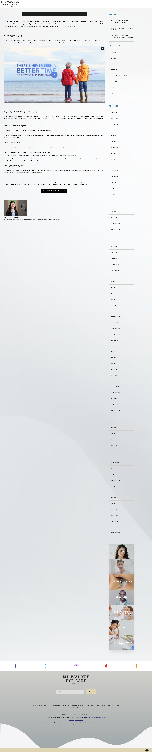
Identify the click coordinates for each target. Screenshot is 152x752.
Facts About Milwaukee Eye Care (99, 717)
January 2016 (115, 387)
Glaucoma (114, 81)
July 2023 (113, 130)
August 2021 (114, 147)
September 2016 (115, 346)
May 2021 (113, 159)
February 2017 (115, 317)
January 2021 (115, 182)
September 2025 (115, 112)
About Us (62, 3)
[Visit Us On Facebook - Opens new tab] (15, 666)
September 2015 (115, 410)
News (112, 93)
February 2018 (115, 258)
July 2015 (113, 422)
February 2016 (115, 381)
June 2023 (114, 136)
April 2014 (114, 509)
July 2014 (113, 492)
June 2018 (114, 235)
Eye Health (114, 70)
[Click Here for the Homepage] (30, 4)
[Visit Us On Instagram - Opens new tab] (76, 666)
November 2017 (115, 270)
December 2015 (115, 392)
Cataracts (114, 52)
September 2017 (115, 276)
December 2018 (115, 223)
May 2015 (113, 433)
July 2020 (113, 200)
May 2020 (113, 211)
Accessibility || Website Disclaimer (76, 720)
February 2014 (115, 521)
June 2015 (114, 427)
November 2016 (115, 334)
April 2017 (114, 305)
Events (113, 64)
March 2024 (114, 118)
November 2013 (115, 538)
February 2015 (115, 451)
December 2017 (115, 264)
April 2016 (114, 369)
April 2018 (114, 246)
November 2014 (115, 468)
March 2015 (114, 445)
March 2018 (114, 252)
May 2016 (113, 363)
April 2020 (114, 217)
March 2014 (114, 515)
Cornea (113, 58)
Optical (85, 3)
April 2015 (114, 439)
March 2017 (114, 311)
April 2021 (114, 165)
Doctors (70, 3)
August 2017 (114, 282)
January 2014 (115, 527)
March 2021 (114, 171)
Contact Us (116, 3)
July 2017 (113, 287)
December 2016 (115, 328)
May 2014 (113, 503)
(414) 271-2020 (88, 717)
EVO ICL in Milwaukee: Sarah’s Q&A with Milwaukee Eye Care (121, 21)
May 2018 (113, 241)
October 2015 (115, 404)
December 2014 (115, 462)
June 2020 (114, 206)
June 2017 (114, 293)
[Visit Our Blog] (136, 666)
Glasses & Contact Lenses (119, 75)
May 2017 (113, 299)
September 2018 (115, 229)
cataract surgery (22, 21)
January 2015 (115, 457)
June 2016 (114, 357)
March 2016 (114, 375)
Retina (113, 99)
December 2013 (115, 533)
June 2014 (114, 498)
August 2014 (114, 486)
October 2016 (115, 340)
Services (77, 3)
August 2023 (114, 124)
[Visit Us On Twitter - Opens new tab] (46, 666)
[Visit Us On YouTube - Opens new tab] (106, 666)
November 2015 (115, 398)
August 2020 (114, 194)
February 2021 (115, 176)
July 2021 (113, 153)
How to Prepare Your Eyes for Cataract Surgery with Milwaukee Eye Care (122, 37)
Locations (107, 3)
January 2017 (115, 322)
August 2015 (114, 416)
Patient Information (96, 3)
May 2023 (113, 141)
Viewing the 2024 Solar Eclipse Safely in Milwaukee (122, 29)
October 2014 (115, 474)
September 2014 (115, 480)
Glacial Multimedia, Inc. (84, 714)
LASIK (112, 87)
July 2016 (113, 352)
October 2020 (115, 188)
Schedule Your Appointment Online (54, 190)
